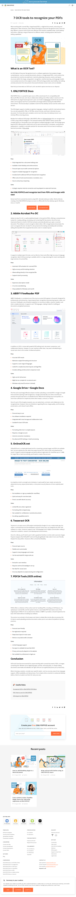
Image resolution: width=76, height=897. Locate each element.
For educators (30, 834)
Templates (6, 830)
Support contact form (56, 852)
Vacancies (29, 854)
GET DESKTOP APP (43, 207)
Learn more (57, 885)
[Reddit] (60, 23)
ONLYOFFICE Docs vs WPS (8, 870)
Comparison (6, 860)
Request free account (31, 842)
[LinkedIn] (57, 23)
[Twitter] (55, 23)
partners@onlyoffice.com (52, 864)
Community (54, 842)
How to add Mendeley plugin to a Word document (23, 771)
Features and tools (31, 840)
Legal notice (54, 855)
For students (30, 832)
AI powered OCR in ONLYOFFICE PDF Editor (25, 689)
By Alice (22, 23)
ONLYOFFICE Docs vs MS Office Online (11, 862)
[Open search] (69, 5)
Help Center (54, 844)
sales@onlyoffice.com (51, 862)
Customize (18, 890)
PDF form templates (7, 832)
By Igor (53, 775)
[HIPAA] (52, 835)
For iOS (40, 823)
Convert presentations (8, 848)
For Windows (7, 823)
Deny (8, 890)
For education (31, 830)
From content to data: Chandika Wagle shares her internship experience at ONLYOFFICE (22, 799)
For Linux (16, 823)
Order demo (54, 854)
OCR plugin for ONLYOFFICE (20, 696)
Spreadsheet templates (8, 836)
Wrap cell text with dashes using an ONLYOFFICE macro (52, 771)
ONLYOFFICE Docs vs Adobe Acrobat (11, 872)
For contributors (30, 848)
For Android (32, 823)
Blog (12, 10)
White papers (54, 850)
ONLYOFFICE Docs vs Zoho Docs (10, 866)
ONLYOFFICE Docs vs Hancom (9, 874)
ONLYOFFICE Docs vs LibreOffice (10, 868)
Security (53, 830)
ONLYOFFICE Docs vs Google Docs (10, 864)
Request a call (42, 868)
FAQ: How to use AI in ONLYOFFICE (22, 692)
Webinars (53, 848)
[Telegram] (62, 23)
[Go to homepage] (9, 5)
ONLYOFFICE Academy (56, 846)
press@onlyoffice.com (51, 866)
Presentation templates (8, 838)
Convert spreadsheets (8, 846)
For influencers (30, 852)
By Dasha (26, 803)
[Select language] (72, 5)
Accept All (28, 890)
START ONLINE (31, 207)
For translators (30, 850)
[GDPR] (56, 835)
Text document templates (8, 834)
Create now (56, 733)
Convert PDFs (6, 850)
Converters (6, 842)
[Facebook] (52, 23)
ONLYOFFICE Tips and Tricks (22, 10)
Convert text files (7, 844)
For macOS (23, 823)
